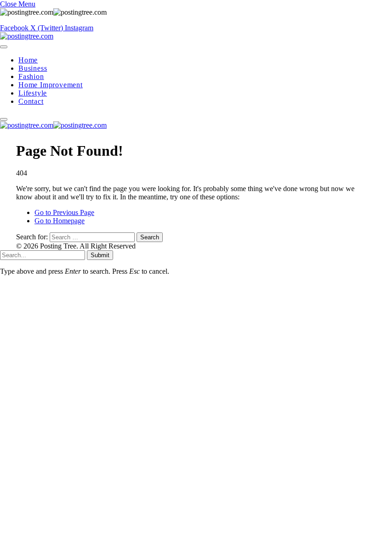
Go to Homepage (59, 221)
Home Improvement (50, 85)
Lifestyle (32, 93)
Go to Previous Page (64, 212)
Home (28, 60)
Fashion (31, 76)
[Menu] (3, 46)
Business (32, 68)
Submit (100, 255)
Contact (31, 101)
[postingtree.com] (26, 36)
